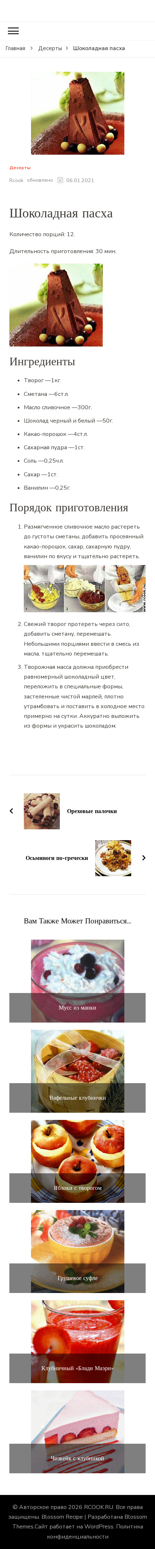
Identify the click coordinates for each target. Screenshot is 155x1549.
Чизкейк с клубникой (77, 1458)
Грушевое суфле (78, 1278)
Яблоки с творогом (78, 1187)
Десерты (20, 168)
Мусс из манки (77, 1007)
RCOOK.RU (98, 1507)
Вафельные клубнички (77, 1097)
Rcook (16, 180)
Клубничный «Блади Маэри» (77, 1368)
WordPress (99, 1527)
